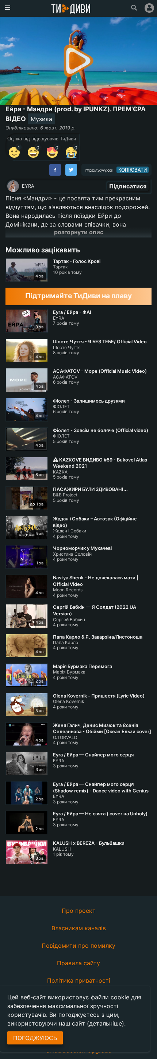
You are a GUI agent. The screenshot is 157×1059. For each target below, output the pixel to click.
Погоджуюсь (35, 1038)
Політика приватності (78, 980)
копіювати (132, 170)
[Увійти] (149, 8)
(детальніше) (105, 1023)
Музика (41, 119)
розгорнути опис (78, 232)
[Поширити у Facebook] (55, 170)
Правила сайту (78, 963)
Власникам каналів (78, 928)
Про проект (79, 910)
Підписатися (127, 186)
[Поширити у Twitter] (71, 170)
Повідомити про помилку (78, 945)
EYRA (28, 186)
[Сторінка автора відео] (13, 186)
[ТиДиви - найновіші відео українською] (71, 9)
